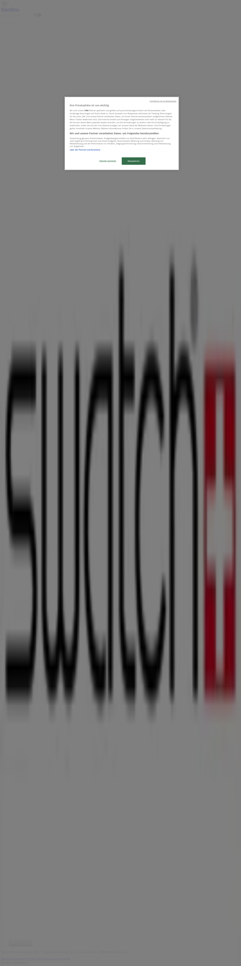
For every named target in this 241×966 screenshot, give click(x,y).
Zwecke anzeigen (107, 160)
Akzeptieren (134, 161)
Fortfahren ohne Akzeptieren (163, 101)
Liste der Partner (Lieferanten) (85, 149)
